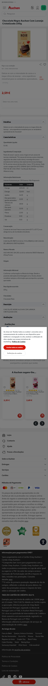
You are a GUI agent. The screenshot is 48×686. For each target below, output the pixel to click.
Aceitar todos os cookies (14, 347)
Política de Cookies (18, 341)
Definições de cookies (14, 353)
